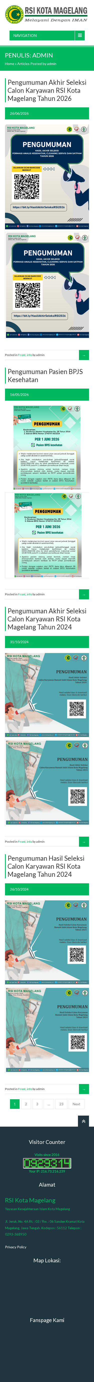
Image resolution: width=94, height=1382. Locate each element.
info (29, 355)
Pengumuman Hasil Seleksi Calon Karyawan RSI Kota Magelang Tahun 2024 (46, 866)
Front (22, 355)
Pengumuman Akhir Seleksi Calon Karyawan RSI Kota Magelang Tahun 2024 (47, 619)
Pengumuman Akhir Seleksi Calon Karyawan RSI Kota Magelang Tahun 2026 (47, 90)
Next (76, 1104)
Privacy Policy (15, 1247)
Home (9, 63)
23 (61, 1104)
